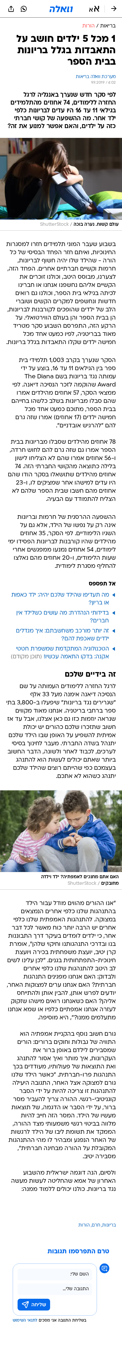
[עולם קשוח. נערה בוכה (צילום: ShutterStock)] (61, 184)
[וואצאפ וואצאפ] (23, 9)
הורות (84, 1225)
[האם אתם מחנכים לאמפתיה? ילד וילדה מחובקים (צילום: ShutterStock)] (61, 840)
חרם (96, 1225)
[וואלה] (61, 9)
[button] (94, 9)
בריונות (109, 1225)
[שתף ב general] (11, 8)
